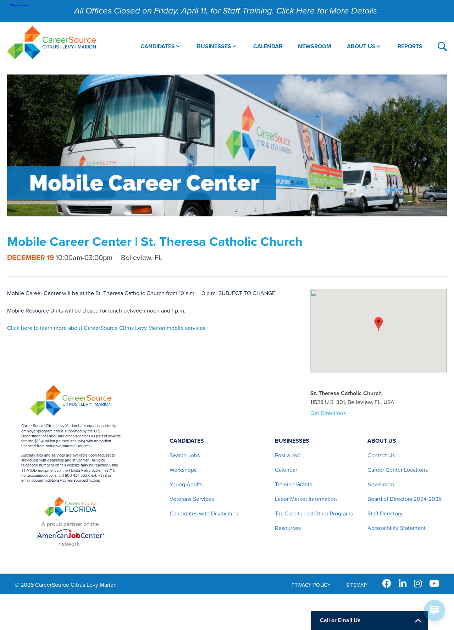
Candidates (187, 440)
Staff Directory (385, 513)
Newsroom (380, 484)
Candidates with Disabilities (204, 513)
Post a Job (287, 455)
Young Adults (186, 484)
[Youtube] (434, 584)
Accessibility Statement (396, 528)
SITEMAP (356, 585)
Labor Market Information (306, 499)
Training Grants (293, 484)
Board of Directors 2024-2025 (404, 499)
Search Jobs (185, 455)
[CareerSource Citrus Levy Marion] (51, 43)
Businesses (292, 440)
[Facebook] (386, 584)
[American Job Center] (70, 533)
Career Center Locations (397, 470)
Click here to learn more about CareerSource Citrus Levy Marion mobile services (106, 328)
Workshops (183, 470)
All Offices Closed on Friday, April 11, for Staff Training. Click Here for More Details (225, 11)
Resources (288, 528)
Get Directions (328, 413)
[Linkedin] (402, 584)
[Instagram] (418, 584)
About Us (381, 440)
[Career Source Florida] (71, 507)
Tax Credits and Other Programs (314, 513)
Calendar (286, 470)
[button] (378, 324)
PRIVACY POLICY (311, 585)
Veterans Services (192, 499)
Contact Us (381, 455)
